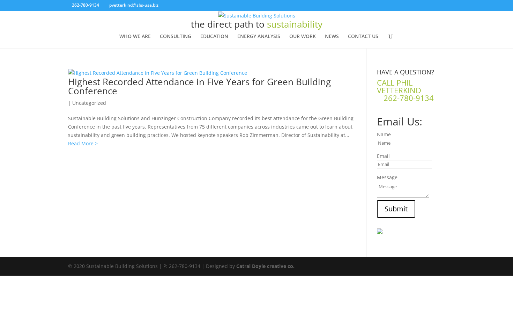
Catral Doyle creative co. (265, 266)
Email (383, 156)
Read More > (83, 143)
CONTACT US (363, 36)
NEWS (332, 36)
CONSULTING (175, 36)
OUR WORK (302, 36)
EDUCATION (214, 36)
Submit (396, 208)
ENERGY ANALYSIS (258, 36)
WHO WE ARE (135, 36)
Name (384, 134)
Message (387, 177)
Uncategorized (89, 103)
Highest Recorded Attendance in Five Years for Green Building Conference (199, 86)
